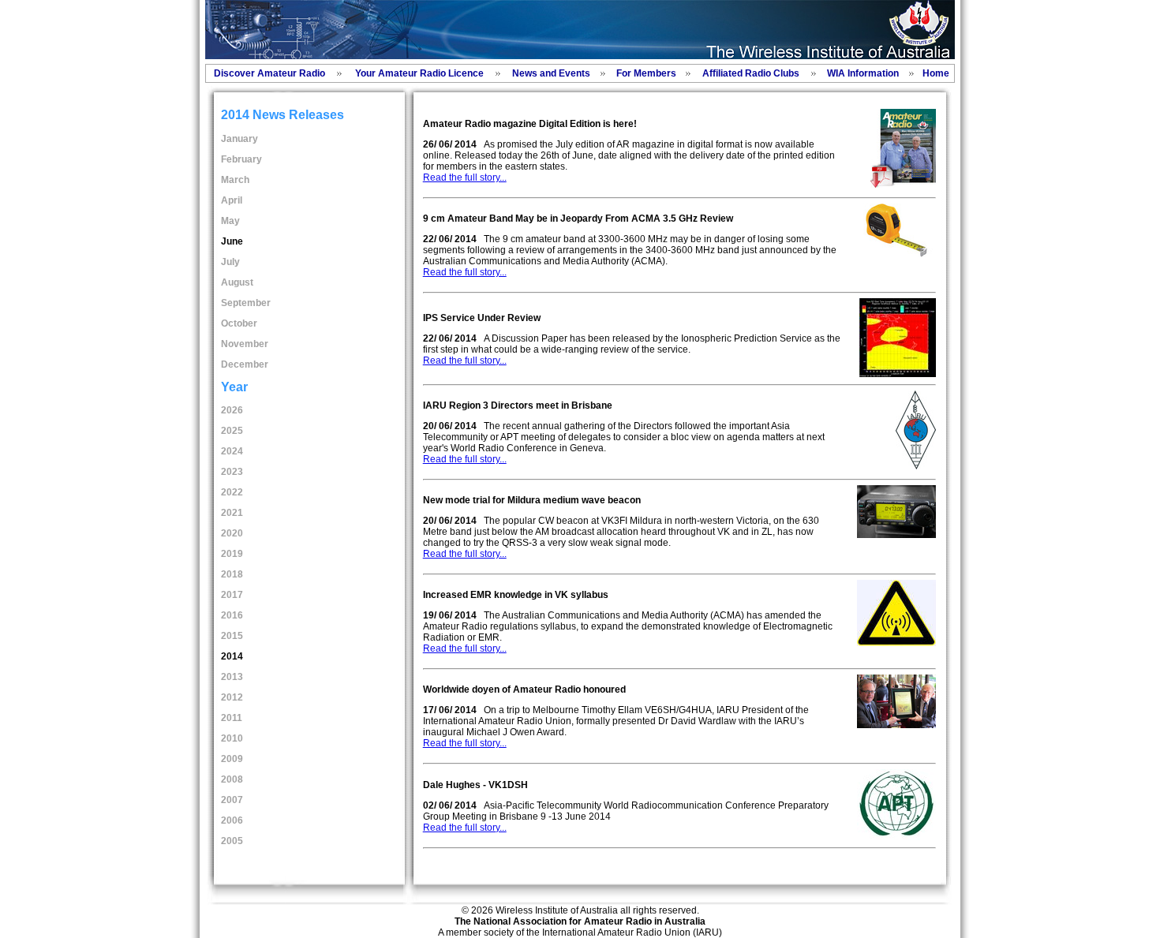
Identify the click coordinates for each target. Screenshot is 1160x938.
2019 (232, 553)
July (230, 261)
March (235, 179)
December (244, 364)
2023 (232, 471)
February (241, 159)
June (232, 241)
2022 (232, 492)
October (239, 323)
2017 (232, 594)
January (239, 138)
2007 (232, 799)
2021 (232, 512)
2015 (232, 635)
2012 (232, 697)
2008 (232, 779)
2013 (232, 676)
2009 (232, 758)
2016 (232, 615)
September (246, 302)
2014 (232, 656)
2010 (232, 738)
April (231, 200)
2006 (232, 820)
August (237, 282)
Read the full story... (465, 177)
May (230, 220)
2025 (232, 430)
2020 (232, 533)
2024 (232, 451)
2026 (232, 410)
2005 (232, 840)
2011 (231, 717)
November (244, 343)
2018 (232, 574)
